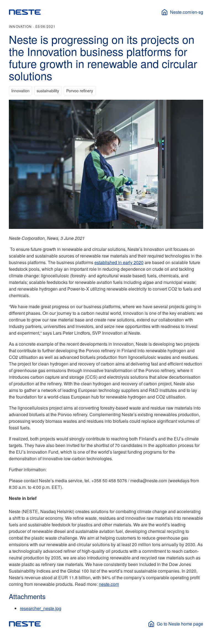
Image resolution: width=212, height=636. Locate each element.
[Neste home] (25, 12)
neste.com (109, 584)
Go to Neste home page (180, 624)
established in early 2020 (119, 262)
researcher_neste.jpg (40, 608)
